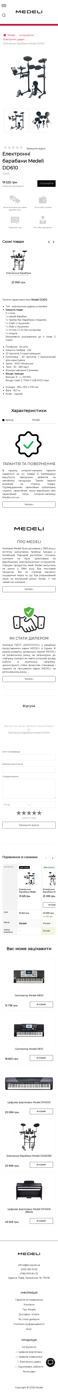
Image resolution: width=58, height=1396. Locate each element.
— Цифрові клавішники (29, 1356)
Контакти (29, 1304)
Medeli (11, 35)
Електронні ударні (13, 39)
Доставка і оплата (29, 1314)
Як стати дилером (29, 1319)
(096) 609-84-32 (29, 1273)
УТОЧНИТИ (46, 183)
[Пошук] (3, 15)
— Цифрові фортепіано (29, 1352)
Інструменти (26, 35)
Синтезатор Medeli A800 (29, 995)
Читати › (29, 504)
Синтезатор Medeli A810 (29, 1049)
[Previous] (46, 858)
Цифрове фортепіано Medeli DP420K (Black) (29, 1210)
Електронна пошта (12, 764)
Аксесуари (29, 1371)
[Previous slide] (49, 242)
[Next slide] (54, 242)
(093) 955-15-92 (29, 1269)
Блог (29, 1329)
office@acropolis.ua (29, 1265)
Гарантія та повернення (29, 1299)
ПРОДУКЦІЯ (29, 1340)
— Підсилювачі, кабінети (29, 1366)
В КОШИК (41, 1004)
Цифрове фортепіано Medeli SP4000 (29, 1102)
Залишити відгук (36, 148)
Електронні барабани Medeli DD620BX (18, 274)
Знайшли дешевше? (13, 186)
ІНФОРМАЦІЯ (29, 1292)
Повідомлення (10, 776)
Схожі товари (13, 241)
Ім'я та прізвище (11, 751)
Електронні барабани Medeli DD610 (27, 890)
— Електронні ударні (29, 1361)
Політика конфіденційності (29, 1324)
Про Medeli (29, 1309)
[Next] (53, 858)
